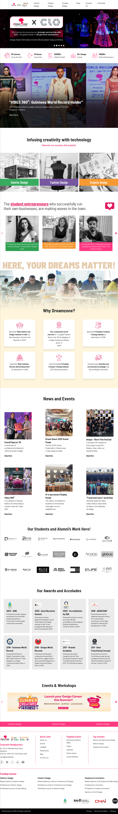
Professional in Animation (94, 785)
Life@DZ (43, 747)
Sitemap (113, 811)
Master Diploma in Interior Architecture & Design (55, 781)
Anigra (68, 746)
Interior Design (14, 724)
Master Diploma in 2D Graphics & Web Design (101, 781)
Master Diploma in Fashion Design (12, 781)
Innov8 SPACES (72, 757)
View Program (8, 184)
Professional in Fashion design (11, 785)
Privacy (89, 811)
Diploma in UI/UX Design (93, 792)
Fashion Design (58, 724)
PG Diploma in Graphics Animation (97, 788)
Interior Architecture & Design (104, 740)
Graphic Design (103, 724)
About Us (43, 740)
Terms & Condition (101, 811)
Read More (13, 115)
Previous (2, 233)
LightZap (69, 750)
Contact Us (44, 758)
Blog (41, 754)
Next (116, 233)
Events (42, 744)
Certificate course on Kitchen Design (51, 788)
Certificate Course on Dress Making (13, 788)
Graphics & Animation (101, 747)
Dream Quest (71, 753)
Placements (44, 751)
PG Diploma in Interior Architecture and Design (55, 785)
